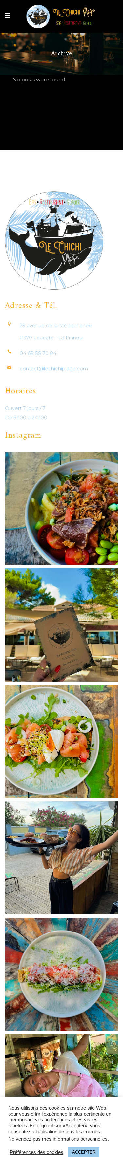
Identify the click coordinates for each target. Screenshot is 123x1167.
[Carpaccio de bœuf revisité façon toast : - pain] (61, 974)
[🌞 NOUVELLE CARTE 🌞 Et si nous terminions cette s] (61, 625)
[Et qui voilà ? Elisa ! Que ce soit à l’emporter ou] (61, 1090)
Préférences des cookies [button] (36, 1152)
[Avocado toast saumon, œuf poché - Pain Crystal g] (61, 741)
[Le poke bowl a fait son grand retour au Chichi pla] (61, 508)
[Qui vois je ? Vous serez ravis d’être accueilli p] (61, 857)
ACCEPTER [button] (83, 1152)
